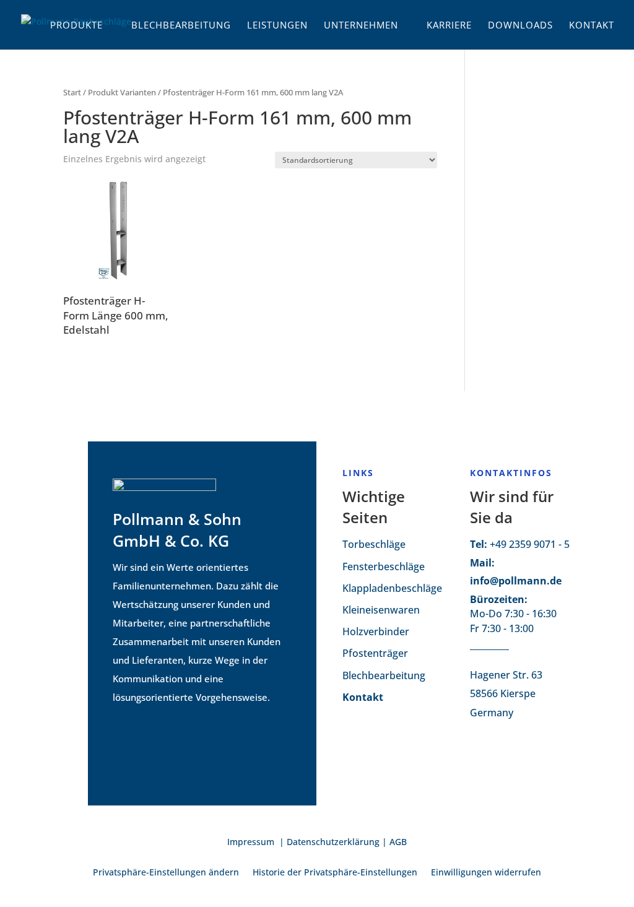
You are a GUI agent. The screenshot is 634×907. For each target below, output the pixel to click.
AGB (398, 842)
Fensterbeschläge (383, 566)
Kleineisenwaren (381, 610)
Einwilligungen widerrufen (486, 873)
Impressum (252, 842)
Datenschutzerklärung (333, 842)
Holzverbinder (375, 631)
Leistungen (277, 25)
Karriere (449, 25)
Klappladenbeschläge (392, 588)
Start (72, 92)
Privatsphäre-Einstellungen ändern (166, 873)
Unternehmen (361, 25)
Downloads (520, 25)
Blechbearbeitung (181, 25)
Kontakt (591, 25)
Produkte (76, 25)
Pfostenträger (375, 653)
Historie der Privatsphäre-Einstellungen (335, 873)
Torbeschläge (374, 544)
